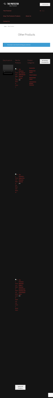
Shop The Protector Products (11, 16)
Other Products (33, 75)
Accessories (32, 68)
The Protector (7, 11)
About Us (28, 16)
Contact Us (6, 21)
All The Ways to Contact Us (45, 61)
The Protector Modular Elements (32, 83)
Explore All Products (20, 387)
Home (5, 26)
